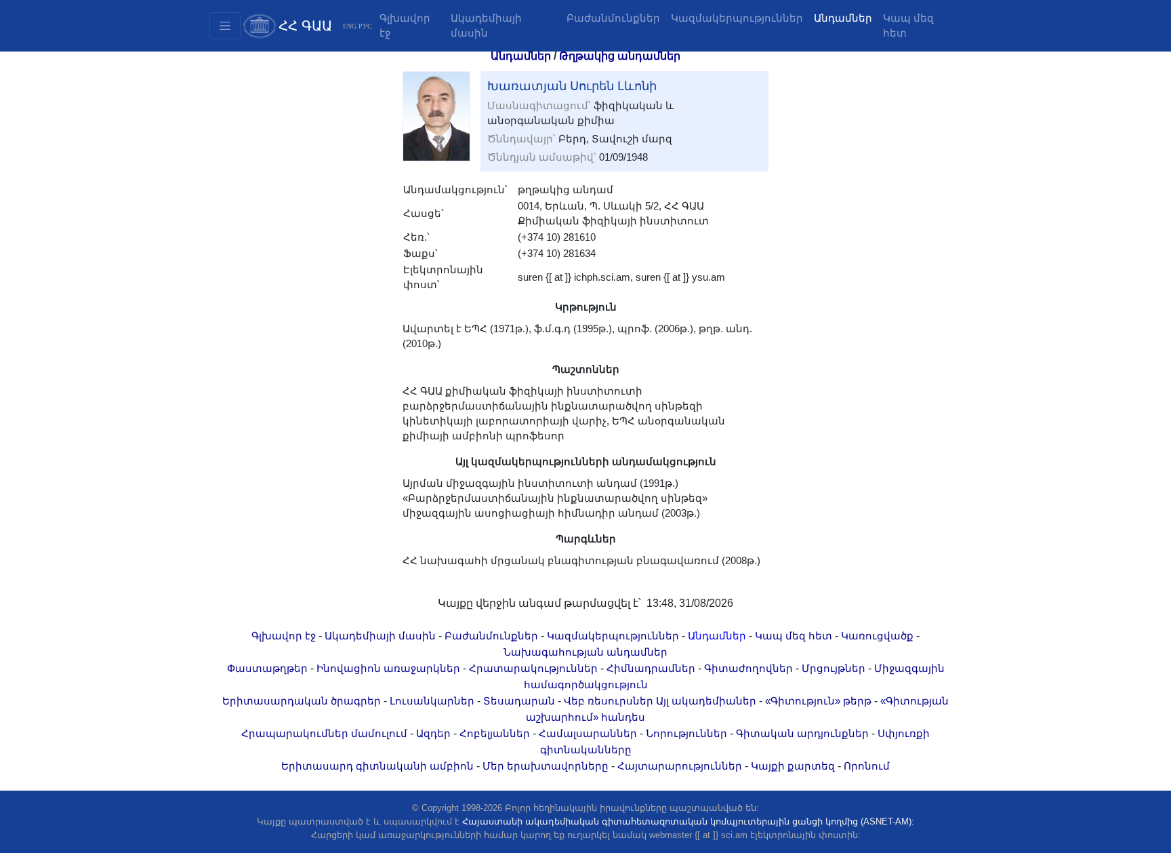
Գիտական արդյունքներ (802, 733)
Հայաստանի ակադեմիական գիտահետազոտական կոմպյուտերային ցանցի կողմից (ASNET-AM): (688, 821)
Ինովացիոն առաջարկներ (388, 668)
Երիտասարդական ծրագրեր (301, 701)
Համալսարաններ (588, 733)
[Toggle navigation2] (225, 25)
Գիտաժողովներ (748, 668)
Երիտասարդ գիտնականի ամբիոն (377, 766)
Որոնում (867, 766)
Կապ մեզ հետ (908, 26)
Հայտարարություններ (679, 766)
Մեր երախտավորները (545, 766)
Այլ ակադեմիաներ (706, 701)
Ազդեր (433, 733)
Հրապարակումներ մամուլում (324, 733)
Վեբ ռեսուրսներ (608, 701)
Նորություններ (686, 733)
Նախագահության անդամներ (585, 652)
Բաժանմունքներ (613, 18)
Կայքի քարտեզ (793, 766)
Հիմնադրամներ (651, 668)
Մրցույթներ (833, 668)
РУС (365, 26)
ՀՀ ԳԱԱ (305, 25)
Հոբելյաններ (494, 733)
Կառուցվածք (877, 636)
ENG (349, 26)
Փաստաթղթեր (267, 668)
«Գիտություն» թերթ (818, 701)
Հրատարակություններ (533, 668)
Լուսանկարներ (432, 701)
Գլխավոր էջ (404, 26)
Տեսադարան (519, 701)
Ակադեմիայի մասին (486, 26)
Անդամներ (843, 18)
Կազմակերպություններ (737, 18)
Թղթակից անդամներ (619, 56)
